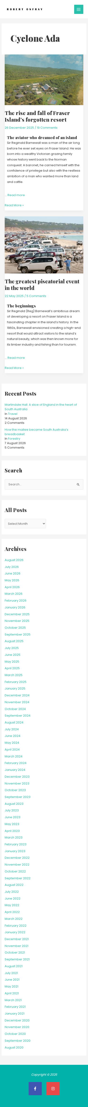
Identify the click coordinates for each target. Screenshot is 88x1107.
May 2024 (12, 743)
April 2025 (12, 668)
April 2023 (12, 831)
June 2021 (12, 980)
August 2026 (14, 560)
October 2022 (15, 871)
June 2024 (12, 736)
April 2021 (12, 993)
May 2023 (12, 824)
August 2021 (14, 966)
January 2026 (15, 607)
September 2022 (18, 878)
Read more (16, 195)
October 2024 (15, 709)
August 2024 (14, 722)
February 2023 (16, 844)
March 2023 (14, 837)
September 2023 (18, 797)
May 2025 (12, 662)
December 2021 (17, 939)
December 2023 (17, 777)
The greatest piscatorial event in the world (42, 284)
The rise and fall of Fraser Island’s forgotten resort (37, 116)
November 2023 (17, 783)
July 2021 (11, 973)
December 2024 (17, 695)
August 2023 (14, 804)
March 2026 (14, 594)
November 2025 (17, 621)
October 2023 (15, 790)
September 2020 (18, 1041)
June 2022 (12, 898)
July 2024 (12, 729)
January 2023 (15, 851)
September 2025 (18, 634)
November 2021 (16, 946)
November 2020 (17, 1027)
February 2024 (16, 763)
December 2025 (17, 614)
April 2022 (12, 912)
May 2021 (11, 986)
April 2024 (12, 750)
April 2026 (12, 587)
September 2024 (18, 716)
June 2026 (12, 573)
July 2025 (12, 648)
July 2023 (12, 810)
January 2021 (14, 1014)
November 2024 (17, 702)
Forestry (14, 439)
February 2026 (16, 601)
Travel (12, 414)
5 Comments (36, 296)
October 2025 (15, 628)
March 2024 (14, 756)
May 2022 (12, 905)
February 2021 (15, 1007)
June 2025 (12, 655)
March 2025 (14, 675)
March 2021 (13, 1000)
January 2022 (15, 932)
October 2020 (15, 1034)
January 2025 (15, 688)
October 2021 (15, 952)
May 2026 (12, 580)
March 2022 (14, 919)
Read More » (14, 204)
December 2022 (17, 858)
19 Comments (47, 128)
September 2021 (17, 959)
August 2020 (14, 1047)
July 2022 (12, 892)
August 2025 (14, 641)
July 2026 (12, 567)
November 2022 (17, 865)
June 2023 (12, 817)
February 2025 (16, 682)
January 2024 (15, 770)
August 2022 (14, 885)
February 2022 (16, 926)
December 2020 (17, 1020)
